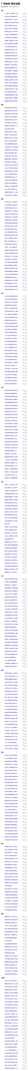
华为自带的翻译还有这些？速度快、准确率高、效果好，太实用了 (12, 143)
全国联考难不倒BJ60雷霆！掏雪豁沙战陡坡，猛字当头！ (12, 408)
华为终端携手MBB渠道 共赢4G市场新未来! (12, 371)
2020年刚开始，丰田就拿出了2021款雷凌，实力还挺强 (12, 420)
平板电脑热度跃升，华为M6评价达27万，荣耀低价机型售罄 (12, 867)
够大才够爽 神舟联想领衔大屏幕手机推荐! (12, 341)
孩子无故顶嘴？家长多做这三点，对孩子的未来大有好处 (12, 204)
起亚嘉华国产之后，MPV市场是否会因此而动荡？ (12, 411)
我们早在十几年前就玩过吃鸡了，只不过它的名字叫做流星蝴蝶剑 (12, 836)
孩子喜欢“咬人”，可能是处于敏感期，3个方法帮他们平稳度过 (12, 201)
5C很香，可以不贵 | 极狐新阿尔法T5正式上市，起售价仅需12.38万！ (12, 82)
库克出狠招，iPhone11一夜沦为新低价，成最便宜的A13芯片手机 (12, 995)
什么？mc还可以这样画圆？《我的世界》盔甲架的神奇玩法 (12, 742)
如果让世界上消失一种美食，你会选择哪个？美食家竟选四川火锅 (12, 827)
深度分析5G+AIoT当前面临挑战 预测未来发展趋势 (12, 797)
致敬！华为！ (8, 523)
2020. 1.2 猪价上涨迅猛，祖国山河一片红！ (12, 189)
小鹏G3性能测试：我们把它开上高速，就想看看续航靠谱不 (12, 864)
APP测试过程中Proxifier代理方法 (12, 806)
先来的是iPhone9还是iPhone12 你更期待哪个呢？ (12, 922)
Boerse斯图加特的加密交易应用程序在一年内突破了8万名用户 (12, 700)
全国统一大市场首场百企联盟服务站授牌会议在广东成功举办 (12, 639)
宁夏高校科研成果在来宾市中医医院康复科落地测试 (12, 55)
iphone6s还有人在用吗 (9, 128)
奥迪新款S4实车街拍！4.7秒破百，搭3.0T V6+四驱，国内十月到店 (12, 435)
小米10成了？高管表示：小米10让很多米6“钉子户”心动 (12, 1013)
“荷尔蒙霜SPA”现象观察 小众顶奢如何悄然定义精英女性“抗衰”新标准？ (12, 663)
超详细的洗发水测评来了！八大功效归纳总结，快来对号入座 (12, 1068)
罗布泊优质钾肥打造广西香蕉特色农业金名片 (12, 43)
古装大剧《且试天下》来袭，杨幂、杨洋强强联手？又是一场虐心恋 (12, 511)
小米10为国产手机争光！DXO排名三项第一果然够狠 (12, 474)
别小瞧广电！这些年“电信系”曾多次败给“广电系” (12, 526)
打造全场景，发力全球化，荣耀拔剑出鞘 (12, 447)
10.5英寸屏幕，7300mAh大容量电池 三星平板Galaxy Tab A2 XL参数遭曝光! (12, 368)
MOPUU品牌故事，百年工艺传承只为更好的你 (12, 25)
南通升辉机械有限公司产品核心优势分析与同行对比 (12, 94)
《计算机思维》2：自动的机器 (11, 146)
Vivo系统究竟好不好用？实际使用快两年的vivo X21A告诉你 (12, 1053)
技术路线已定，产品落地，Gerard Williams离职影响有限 (12, 584)
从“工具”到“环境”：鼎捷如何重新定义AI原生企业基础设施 (12, 593)
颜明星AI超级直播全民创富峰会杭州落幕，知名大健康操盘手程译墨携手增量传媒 (12, 636)
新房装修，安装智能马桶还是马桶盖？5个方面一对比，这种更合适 (12, 468)
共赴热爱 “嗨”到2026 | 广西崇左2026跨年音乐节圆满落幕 (12, 88)
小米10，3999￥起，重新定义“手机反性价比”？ (12, 925)
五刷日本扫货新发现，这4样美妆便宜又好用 (12, 967)
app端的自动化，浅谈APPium (11, 155)
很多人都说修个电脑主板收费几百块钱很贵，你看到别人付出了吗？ (12, 544)
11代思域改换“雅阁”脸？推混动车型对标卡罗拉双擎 (12, 432)
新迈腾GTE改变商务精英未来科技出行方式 (12, 873)
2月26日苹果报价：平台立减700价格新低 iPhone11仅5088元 (12, 520)
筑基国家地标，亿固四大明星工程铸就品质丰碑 (12, 645)
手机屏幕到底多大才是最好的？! (12, 356)
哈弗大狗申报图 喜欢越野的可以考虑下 (12, 426)
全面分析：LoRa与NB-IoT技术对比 (12, 721)
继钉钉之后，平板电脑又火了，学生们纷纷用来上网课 (12, 934)
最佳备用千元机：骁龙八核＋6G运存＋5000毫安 (12, 532)
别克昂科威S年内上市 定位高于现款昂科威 (12, 414)
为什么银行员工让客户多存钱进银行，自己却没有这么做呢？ (12, 897)
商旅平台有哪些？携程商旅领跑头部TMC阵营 (12, 85)
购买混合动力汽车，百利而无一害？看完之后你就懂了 (12, 137)
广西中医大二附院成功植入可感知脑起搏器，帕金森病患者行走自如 (12, 16)
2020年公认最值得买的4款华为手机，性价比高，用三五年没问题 (12, 1010)
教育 (2, 199)
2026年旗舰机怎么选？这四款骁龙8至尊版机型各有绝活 (12, 615)
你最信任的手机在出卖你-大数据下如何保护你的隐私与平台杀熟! (12, 320)
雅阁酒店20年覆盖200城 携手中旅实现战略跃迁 (12, 100)
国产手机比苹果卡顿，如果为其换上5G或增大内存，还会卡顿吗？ (12, 876)
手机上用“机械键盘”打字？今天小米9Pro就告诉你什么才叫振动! (12, 347)
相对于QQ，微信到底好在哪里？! (12, 308)
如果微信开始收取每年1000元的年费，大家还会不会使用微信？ (12, 250)
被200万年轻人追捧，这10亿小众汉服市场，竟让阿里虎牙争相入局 (12, 1059)
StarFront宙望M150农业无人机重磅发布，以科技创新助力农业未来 (12, 91)
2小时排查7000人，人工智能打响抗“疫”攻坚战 (12, 764)
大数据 (3, 977)
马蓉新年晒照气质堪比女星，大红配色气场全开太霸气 (12, 973)
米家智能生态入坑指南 (10, 952)
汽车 (2, 387)
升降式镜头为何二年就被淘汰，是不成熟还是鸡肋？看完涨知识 (12, 149)
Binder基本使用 (8, 940)
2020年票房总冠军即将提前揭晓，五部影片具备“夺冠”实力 (12, 505)
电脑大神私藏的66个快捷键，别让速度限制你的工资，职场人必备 (12, 265)
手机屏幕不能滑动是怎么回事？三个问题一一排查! (12, 326)
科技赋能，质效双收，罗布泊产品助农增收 (12, 40)
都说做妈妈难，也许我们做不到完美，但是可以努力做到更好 (12, 220)
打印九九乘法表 (8, 885)
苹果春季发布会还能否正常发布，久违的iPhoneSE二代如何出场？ (12, 444)
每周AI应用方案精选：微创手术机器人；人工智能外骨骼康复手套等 (12, 152)
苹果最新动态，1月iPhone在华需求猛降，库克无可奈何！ (12, 916)
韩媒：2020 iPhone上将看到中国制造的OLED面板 (12, 1065)
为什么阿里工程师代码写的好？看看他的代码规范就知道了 (12, 262)
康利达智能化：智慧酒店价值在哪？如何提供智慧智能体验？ (12, 879)
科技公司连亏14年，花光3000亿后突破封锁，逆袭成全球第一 (12, 888)
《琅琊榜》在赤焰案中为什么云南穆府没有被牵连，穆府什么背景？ (12, 490)
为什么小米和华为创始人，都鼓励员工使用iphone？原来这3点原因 (12, 676)
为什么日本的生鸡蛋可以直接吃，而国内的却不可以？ (12, 833)
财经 (2, 104)
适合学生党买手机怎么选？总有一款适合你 (12, 603)
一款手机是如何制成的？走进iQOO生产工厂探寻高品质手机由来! (12, 317)
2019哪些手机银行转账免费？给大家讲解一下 (12, 894)
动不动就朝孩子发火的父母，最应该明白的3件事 (12, 229)
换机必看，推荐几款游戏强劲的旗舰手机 (12, 630)
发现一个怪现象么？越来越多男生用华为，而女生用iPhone (12, 685)
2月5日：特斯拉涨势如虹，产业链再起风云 (12, 1050)
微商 (2, 913)
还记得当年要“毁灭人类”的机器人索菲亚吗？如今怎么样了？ (12, 931)
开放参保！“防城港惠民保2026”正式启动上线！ (12, 34)
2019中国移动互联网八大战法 (11, 958)
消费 (2, 752)
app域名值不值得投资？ (10, 1038)
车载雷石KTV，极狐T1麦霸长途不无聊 (12, 64)
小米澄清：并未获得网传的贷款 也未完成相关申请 (12, 477)
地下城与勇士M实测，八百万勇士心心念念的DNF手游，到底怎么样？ (12, 739)
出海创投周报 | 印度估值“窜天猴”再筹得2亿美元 (12, 554)
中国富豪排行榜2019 (9, 538)
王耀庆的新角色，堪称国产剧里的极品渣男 (12, 508)
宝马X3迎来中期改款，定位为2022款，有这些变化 (12, 438)
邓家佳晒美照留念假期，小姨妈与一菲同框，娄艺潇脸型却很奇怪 (12, 493)
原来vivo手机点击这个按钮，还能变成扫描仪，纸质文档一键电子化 (12, 770)
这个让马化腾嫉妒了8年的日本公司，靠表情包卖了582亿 (12, 758)
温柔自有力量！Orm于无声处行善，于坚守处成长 (12, 31)
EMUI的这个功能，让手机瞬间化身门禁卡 (12, 1044)
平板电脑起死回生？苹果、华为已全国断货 (12, 691)
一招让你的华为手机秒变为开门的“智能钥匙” (12, 709)
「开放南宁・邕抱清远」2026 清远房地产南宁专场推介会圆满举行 (12, 13)
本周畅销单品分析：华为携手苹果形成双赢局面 (12, 280)
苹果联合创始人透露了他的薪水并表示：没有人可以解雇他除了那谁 (12, 812)
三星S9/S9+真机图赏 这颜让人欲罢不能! (12, 332)
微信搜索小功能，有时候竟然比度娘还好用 (12, 882)
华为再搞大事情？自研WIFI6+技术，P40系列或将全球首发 (12, 244)
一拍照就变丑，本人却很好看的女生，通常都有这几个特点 (12, 970)
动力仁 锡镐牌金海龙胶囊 (10, 660)
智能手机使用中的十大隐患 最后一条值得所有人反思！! (12, 350)
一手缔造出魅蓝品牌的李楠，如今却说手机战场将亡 (12, 870)
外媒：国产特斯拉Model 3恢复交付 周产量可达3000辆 (12, 788)
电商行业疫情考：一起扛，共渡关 (12, 1022)
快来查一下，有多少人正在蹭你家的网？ (12, 471)
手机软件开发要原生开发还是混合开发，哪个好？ (12, 803)
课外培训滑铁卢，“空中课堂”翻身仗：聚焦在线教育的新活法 (12, 852)
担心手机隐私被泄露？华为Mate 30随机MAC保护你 (12, 724)
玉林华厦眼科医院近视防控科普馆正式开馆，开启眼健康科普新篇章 (12, 76)
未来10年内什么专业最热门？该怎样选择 (12, 560)
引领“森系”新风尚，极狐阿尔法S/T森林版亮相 (12, 399)
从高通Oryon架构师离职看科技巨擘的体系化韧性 (12, 581)
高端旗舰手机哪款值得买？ (11, 627)
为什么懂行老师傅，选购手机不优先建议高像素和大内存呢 (12, 1004)
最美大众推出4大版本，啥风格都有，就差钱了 (12, 417)
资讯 (2, 10)
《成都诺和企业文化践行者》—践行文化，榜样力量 (12, 596)
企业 (2, 576)
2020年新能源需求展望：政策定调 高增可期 (12, 1035)
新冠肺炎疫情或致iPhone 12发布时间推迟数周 (12, 450)
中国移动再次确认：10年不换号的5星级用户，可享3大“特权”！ (12, 171)
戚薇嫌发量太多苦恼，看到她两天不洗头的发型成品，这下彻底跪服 (12, 961)
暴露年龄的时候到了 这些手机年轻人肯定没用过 (12, 119)
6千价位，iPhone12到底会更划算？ (12, 247)
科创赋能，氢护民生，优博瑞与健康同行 (12, 79)
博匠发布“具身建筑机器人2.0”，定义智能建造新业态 (12, 67)
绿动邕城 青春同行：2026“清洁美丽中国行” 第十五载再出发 (12, 61)
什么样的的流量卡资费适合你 (11, 1016)
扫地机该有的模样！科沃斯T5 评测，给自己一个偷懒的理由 (12, 821)
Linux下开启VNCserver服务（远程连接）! (12, 374)
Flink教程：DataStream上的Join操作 (12, 955)
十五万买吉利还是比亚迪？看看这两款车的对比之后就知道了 (12, 694)
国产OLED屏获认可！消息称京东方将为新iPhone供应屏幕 (12, 849)
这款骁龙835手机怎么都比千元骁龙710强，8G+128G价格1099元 (12, 116)
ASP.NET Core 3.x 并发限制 (11, 727)
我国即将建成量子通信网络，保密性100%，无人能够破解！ (12, 679)
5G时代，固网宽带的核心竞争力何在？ (12, 1056)
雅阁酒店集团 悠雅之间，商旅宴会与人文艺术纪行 (12, 49)
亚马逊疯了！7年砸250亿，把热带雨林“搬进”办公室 (12, 730)
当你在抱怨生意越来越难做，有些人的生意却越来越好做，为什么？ (12, 712)
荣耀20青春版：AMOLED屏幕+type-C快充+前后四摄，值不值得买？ (12, 715)
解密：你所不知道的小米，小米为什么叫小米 (12, 241)
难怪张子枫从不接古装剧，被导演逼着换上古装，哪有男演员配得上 (12, 1007)
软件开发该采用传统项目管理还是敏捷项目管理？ (12, 566)
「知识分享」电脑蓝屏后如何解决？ (12, 274)
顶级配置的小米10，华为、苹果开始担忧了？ (12, 541)
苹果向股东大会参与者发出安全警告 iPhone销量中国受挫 (12, 919)
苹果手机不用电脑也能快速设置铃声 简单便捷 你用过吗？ (12, 818)
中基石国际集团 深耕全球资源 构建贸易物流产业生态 (12, 73)
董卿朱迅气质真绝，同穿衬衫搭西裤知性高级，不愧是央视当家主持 (12, 499)
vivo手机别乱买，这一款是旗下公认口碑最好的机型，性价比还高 (12, 682)
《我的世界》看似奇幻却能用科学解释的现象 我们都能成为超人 (12, 733)
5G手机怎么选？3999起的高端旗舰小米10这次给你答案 (12, 688)
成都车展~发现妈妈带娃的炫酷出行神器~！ (12, 393)
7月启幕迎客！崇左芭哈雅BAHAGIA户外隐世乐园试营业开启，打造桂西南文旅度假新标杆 (12, 37)
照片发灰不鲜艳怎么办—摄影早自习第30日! (12, 311)
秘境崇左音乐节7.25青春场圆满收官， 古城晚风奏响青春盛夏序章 (12, 28)
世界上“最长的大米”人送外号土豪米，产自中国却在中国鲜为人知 (12, 830)
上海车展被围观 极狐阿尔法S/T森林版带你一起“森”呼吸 (12, 402)
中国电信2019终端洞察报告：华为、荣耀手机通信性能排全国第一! (12, 383)
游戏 (2, 670)
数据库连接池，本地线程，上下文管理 (12, 161)
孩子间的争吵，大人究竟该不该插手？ (12, 217)
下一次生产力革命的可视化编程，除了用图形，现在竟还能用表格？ (12, 168)
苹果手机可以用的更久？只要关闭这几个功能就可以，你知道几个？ (12, 858)
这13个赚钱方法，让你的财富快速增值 (12, 900)
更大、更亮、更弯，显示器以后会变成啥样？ (12, 697)
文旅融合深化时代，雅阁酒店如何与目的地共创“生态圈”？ (12, 97)
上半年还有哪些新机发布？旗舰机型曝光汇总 (12, 794)
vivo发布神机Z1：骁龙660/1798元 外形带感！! (12, 338)
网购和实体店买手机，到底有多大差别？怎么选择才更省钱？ (12, 456)
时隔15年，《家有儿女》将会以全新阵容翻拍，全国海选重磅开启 (12, 484)
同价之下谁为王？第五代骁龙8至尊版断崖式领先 (12, 624)
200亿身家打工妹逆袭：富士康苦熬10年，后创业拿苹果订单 (12, 773)
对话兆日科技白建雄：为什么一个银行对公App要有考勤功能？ (12, 289)
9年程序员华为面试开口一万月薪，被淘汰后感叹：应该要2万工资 (12, 465)
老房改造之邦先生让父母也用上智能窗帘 (12, 164)
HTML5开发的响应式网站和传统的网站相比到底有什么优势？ (12, 1047)
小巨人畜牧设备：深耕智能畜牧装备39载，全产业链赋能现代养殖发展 (12, 70)
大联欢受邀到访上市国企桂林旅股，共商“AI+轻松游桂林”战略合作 (12, 58)
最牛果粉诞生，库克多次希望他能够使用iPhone (12, 113)
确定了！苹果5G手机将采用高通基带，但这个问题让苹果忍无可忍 (12, 551)
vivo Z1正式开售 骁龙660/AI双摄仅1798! (12, 335)
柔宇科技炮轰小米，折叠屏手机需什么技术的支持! (12, 362)
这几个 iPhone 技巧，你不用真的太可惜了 (12, 998)
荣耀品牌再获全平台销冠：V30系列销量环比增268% (12, 277)
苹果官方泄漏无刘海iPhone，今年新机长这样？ (12, 779)
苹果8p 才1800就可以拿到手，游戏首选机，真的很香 (12, 140)
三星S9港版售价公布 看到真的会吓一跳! (12, 377)
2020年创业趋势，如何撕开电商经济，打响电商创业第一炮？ (12, 195)
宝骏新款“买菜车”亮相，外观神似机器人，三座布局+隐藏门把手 (12, 268)
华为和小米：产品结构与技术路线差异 (12, 1025)
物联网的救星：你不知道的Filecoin (12, 158)
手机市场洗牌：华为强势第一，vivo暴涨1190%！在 (12, 557)
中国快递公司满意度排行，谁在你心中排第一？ (12, 125)
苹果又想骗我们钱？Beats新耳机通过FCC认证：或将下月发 (12, 107)
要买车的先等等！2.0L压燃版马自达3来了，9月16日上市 (12, 429)
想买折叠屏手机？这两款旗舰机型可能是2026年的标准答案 (12, 587)
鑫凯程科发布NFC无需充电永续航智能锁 (12, 800)
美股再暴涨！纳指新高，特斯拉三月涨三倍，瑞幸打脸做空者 (12, 718)
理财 (2, 843)
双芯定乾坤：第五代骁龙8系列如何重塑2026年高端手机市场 (12, 621)
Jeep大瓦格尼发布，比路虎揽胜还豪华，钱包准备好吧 (12, 423)
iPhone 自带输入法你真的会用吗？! (12, 380)
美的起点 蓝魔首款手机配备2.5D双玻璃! (12, 353)
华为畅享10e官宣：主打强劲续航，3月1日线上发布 (12, 846)
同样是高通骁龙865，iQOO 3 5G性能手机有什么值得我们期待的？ (12, 283)
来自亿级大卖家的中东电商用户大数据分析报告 (12, 286)
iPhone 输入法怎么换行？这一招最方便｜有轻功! (12, 365)
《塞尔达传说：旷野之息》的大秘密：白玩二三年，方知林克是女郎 (12, 839)
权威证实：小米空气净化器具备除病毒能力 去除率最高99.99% (12, 992)
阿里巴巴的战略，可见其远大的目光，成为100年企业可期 (12, 673)
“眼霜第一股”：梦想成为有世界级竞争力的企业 (12, 186)
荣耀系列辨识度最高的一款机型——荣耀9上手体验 (12, 235)
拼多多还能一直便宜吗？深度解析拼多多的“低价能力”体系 (12, 1062)
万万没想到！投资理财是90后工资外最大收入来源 (12, 903)
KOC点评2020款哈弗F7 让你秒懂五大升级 (12, 706)
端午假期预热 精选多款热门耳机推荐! (12, 305)
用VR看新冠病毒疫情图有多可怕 (12, 937)
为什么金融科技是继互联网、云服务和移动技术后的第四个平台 (12, 943)
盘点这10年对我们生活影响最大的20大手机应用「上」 (12, 1028)
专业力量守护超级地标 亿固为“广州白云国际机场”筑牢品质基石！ (12, 654)
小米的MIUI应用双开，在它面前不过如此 (12, 815)
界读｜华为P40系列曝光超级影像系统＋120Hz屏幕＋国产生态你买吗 (12, 517)
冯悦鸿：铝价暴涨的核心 (10, 657)
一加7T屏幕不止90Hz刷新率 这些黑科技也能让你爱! (12, 329)
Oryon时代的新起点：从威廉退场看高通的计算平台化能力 (12, 618)
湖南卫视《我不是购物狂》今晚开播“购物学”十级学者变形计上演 (12, 183)
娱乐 (2, 481)
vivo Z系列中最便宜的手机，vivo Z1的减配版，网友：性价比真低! (12, 359)
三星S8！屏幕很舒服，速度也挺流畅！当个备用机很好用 (12, 529)
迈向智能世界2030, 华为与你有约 (12, 989)
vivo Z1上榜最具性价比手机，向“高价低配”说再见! (12, 344)
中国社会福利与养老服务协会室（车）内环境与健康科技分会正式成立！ (12, 642)
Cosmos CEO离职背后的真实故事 (12, 174)
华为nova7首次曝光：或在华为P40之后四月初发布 (12, 238)
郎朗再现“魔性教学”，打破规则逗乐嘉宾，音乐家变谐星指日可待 (12, 496)
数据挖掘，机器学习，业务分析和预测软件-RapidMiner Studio (12, 1031)
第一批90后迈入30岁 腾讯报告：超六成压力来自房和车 (12, 906)
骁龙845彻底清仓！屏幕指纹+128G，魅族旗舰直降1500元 (12, 761)
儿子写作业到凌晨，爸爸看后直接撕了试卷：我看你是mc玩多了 (12, 748)
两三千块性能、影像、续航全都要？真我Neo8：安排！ (12, 606)
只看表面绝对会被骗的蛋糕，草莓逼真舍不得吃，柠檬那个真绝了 (12, 824)
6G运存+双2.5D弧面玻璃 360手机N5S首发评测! (12, 299)
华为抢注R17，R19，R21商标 (11, 256)
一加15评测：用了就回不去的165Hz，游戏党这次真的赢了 (12, 609)
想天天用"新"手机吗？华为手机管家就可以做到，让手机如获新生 (12, 949)
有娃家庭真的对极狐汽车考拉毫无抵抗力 (12, 396)
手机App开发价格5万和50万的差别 (12, 703)
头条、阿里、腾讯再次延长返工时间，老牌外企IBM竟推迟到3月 (12, 1019)
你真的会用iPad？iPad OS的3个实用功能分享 (12, 946)
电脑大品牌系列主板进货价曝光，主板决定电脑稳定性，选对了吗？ (12, 776)
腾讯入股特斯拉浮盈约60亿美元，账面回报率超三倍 (12, 928)
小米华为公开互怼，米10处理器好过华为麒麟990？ (12, 986)
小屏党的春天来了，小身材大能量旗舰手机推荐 (12, 612)
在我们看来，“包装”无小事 (11, 453)
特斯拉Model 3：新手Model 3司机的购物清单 (12, 572)
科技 (2, 293)
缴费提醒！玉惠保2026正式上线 (12, 22)
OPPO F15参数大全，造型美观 (11, 1001)
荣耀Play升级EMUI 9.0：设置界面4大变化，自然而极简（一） (12, 983)
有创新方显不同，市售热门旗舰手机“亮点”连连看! (12, 302)
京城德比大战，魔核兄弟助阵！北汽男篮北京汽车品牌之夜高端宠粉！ (12, 405)
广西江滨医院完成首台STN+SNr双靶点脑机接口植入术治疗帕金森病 (12, 46)
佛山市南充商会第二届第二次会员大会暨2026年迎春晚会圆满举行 (12, 651)
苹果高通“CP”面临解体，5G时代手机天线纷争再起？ (12, 462)
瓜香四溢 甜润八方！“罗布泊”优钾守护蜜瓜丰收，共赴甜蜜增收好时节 (12, 19)
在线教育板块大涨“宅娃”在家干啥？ (12, 891)
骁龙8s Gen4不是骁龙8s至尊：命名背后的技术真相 (12, 600)
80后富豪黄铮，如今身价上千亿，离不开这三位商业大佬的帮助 (12, 259)
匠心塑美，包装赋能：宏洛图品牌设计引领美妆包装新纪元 (12, 648)
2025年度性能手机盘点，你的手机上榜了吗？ (12, 633)
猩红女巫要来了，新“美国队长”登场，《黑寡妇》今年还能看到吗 (12, 487)
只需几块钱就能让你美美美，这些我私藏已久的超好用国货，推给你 (12, 909)
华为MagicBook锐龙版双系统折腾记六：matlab (12, 180)
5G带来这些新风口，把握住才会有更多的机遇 (12, 791)
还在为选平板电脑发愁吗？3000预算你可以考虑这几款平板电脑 (12, 785)
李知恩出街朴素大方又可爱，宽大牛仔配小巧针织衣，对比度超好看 (12, 502)
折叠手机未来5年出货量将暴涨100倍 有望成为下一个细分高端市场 (12, 548)
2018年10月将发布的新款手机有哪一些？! (12, 296)
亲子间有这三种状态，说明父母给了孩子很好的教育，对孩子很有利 (12, 226)
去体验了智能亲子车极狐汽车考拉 (12, 390)
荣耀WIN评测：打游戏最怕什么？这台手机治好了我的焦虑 (12, 590)
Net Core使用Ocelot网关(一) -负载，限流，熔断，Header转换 (12, 809)
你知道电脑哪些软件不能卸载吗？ (12, 271)
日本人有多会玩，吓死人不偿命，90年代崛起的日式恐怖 (12, 745)
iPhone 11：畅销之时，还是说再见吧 (12, 535)
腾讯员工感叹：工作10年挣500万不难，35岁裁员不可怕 (12, 861)
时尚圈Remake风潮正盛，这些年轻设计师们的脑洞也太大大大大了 (12, 964)
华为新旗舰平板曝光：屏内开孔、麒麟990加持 (12, 782)
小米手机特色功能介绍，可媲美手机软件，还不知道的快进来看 (12, 1041)
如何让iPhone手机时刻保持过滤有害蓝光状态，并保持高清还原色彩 (12, 755)
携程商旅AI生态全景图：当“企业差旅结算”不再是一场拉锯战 (12, 52)
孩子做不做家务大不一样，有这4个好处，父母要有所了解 (12, 207)
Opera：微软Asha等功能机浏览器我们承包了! (12, 314)
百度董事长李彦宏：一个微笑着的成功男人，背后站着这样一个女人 (12, 192)
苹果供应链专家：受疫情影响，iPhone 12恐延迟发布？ (12, 441)
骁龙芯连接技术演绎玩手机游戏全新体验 (12, 578)
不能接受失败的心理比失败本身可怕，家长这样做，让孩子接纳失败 (12, 223)
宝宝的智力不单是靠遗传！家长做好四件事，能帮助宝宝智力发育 (12, 213)
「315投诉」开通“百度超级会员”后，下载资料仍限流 (12, 459)
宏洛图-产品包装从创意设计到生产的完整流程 (12, 666)
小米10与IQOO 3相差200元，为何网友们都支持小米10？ (12, 980)
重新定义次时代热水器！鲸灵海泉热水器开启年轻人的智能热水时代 (12, 569)
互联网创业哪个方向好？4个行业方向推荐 (12, 177)
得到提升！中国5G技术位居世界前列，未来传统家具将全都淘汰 (12, 134)
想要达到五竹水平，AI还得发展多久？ (12, 131)
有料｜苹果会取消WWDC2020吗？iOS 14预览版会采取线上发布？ (12, 232)
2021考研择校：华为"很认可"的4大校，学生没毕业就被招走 (12, 122)
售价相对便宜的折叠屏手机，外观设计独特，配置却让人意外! (12, 323)
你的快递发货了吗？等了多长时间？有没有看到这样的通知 (12, 110)
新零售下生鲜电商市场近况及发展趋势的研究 (12, 253)
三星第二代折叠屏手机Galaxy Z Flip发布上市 (12, 767)
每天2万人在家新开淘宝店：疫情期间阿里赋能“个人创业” (12, 855)
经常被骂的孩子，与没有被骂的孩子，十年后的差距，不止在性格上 (12, 210)
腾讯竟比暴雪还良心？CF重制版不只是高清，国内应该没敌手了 (12, 736)
